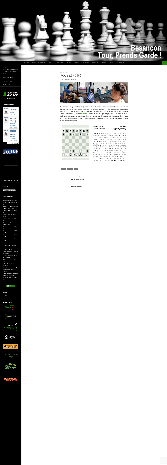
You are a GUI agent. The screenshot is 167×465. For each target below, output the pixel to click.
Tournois (60, 62)
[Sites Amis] (11, 379)
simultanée (83, 114)
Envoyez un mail (11, 98)
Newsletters (6, 84)
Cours (64, 169)
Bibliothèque (120, 62)
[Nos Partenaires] (11, 307)
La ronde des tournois (77, 178)
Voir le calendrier (12, 143)
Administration (7, 296)
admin (74, 79)
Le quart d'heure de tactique (11, 180)
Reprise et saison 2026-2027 (10, 200)
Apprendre (85, 62)
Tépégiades (95, 62)
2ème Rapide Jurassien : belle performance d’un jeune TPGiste (10, 269)
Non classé (63, 73)
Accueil (33, 62)
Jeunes (77, 62)
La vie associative (76, 185)
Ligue (76, 169)
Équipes (69, 62)
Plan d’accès (42, 62)
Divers (104, 62)
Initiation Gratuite (8, 81)
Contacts (26, 62)
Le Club (51, 62)
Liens (111, 62)
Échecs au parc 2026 (8, 249)
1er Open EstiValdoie (8, 243)
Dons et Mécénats (8, 77)
